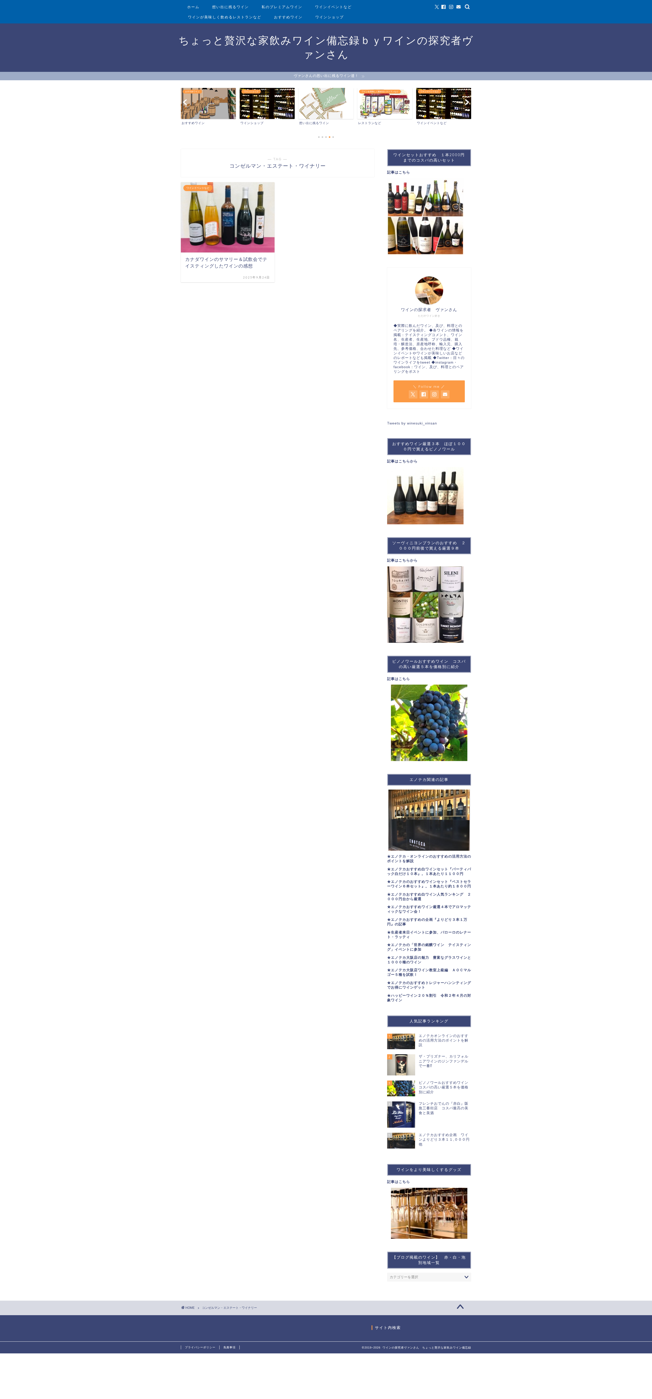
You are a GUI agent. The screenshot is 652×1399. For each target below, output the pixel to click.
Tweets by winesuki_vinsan (412, 423)
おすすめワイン (288, 17)
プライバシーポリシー (200, 1347)
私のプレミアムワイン (282, 7)
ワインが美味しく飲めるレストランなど (224, 17)
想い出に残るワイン (230, 7)
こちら (404, 172)
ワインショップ (329, 17)
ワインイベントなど (333, 7)
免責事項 (229, 1347)
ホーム (193, 7)
